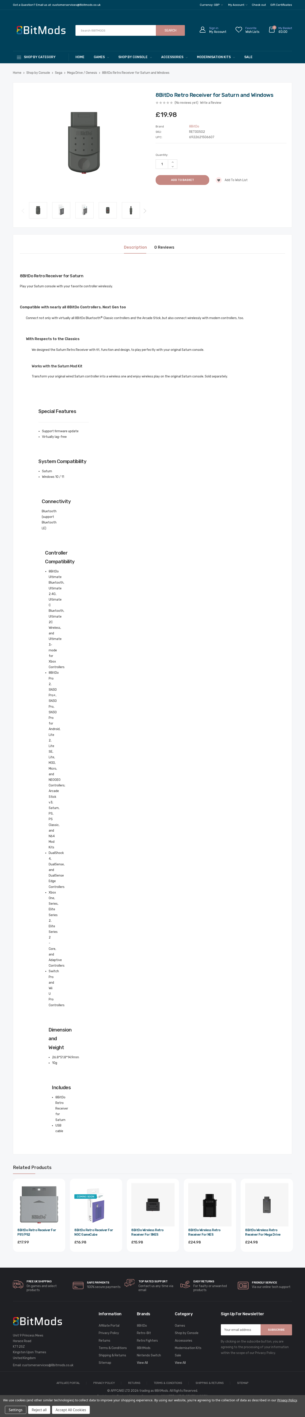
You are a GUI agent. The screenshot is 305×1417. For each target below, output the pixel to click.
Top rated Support (153, 1281)
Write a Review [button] (210, 103)
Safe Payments (98, 1282)
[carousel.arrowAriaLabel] (18, 1284)
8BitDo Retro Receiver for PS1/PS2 (36, 1232)
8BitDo (142, 1326)
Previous (23, 211)
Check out (259, 4)
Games (99, 57)
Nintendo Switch (149, 1355)
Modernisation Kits (214, 57)
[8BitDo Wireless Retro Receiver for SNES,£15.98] (153, 1204)
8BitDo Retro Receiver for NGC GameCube (93, 1232)
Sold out (96, 1254)
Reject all (39, 1409)
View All (142, 1363)
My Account (236, 4)
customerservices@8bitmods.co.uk (47, 1365)
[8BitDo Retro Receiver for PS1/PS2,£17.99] (39, 1204)
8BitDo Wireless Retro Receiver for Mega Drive (262, 1232)
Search (170, 30)
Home (79, 57)
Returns (104, 1341)
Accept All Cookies (71, 1409)
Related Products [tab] (32, 1167)
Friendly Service (264, 1282)
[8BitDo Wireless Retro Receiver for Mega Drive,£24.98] (266, 1204)
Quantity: (162, 155)
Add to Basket (39, 1254)
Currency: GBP (210, 4)
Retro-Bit (144, 1333)
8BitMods (143, 1348)
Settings (16, 1409)
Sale (248, 57)
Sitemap (105, 1363)
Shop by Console (133, 57)
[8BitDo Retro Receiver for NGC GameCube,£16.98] (96, 1204)
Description (135, 247)
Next (144, 211)
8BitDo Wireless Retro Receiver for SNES (147, 1232)
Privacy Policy (109, 1333)
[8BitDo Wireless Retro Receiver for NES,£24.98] (210, 1204)
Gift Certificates (281, 4)
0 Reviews (164, 247)
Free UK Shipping (39, 1281)
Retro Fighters (147, 1341)
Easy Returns (203, 1281)
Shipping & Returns (112, 1355)
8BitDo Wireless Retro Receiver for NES (204, 1232)
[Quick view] (57, 1206)
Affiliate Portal (109, 1326)
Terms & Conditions (113, 1348)
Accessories (172, 57)
